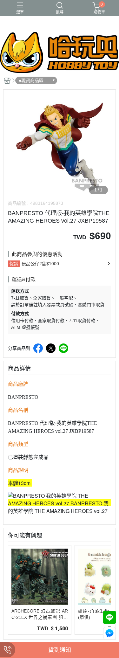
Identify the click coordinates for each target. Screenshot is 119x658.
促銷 (14, 263)
